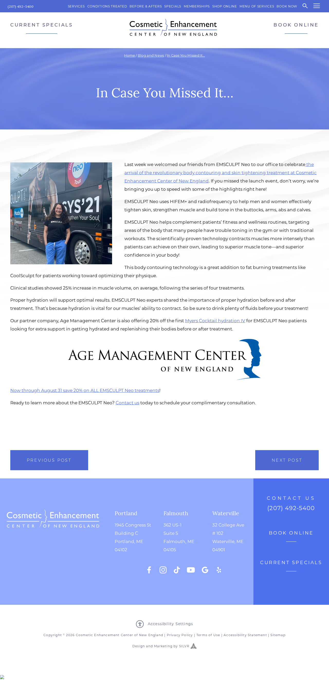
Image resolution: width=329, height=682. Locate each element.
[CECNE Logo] (53, 541)
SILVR (184, 646)
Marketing (163, 646)
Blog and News (151, 55)
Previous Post (49, 460)
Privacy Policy (180, 635)
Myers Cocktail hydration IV (215, 320)
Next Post (287, 460)
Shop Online (224, 6)
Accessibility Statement (245, 635)
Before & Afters (146, 6)
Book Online (296, 25)
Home (129, 55)
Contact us (127, 402)
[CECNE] (173, 27)
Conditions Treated (107, 6)
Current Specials (41, 25)
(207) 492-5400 (21, 6)
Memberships (197, 6)
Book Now (287, 6)
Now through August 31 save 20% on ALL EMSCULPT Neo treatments (84, 390)
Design (138, 646)
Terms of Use (208, 635)
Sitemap (277, 635)
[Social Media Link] (149, 570)
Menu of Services (257, 6)
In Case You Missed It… (186, 55)
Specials (172, 6)
